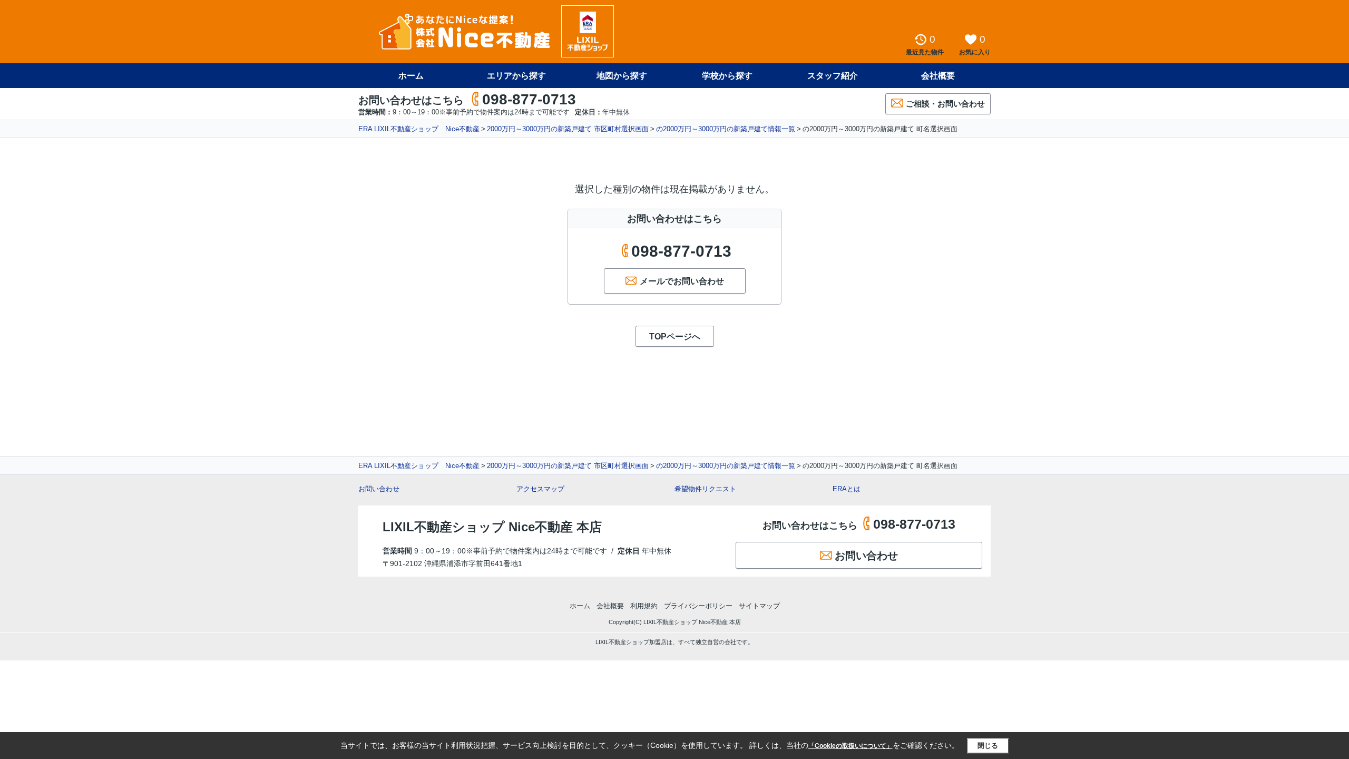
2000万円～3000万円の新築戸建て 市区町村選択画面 (568, 129)
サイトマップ (759, 606)
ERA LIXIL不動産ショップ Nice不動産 (419, 129)
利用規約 (644, 606)
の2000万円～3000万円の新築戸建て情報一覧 (725, 129)
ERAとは (847, 489)
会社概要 (938, 75)
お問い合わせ (378, 489)
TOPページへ (674, 336)
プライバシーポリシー (698, 606)
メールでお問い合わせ (682, 281)
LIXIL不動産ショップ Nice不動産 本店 (492, 527)
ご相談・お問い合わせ (945, 103)
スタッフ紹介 (832, 75)
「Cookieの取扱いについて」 (850, 746)
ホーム (411, 75)
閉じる (987, 746)
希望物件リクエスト (705, 489)
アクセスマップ (540, 489)
